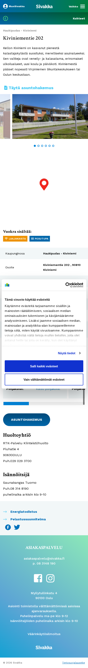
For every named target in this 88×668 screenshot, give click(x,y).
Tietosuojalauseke (73, 662)
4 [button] (46, 146)
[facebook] (38, 578)
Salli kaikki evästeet (44, 366)
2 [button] (38, 146)
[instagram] (50, 578)
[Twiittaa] (17, 527)
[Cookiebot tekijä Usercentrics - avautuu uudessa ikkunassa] (65, 285)
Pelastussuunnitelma (28, 519)
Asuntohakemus (26, 420)
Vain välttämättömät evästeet (44, 379)
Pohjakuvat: (15, 388)
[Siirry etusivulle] (44, 6)
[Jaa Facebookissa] (8, 527)
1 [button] (35, 146)
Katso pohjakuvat (48, 388)
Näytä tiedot (66, 353)
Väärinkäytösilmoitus (44, 634)
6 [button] (53, 146)
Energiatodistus (23, 512)
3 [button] (42, 146)
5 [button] (50, 146)
